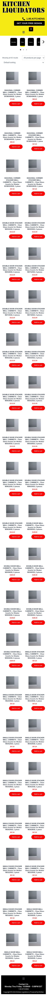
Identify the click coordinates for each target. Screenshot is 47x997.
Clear (22, 42)
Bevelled (13, 42)
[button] (23, 32)
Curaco (31, 42)
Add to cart (16, 104)
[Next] (43, 42)
